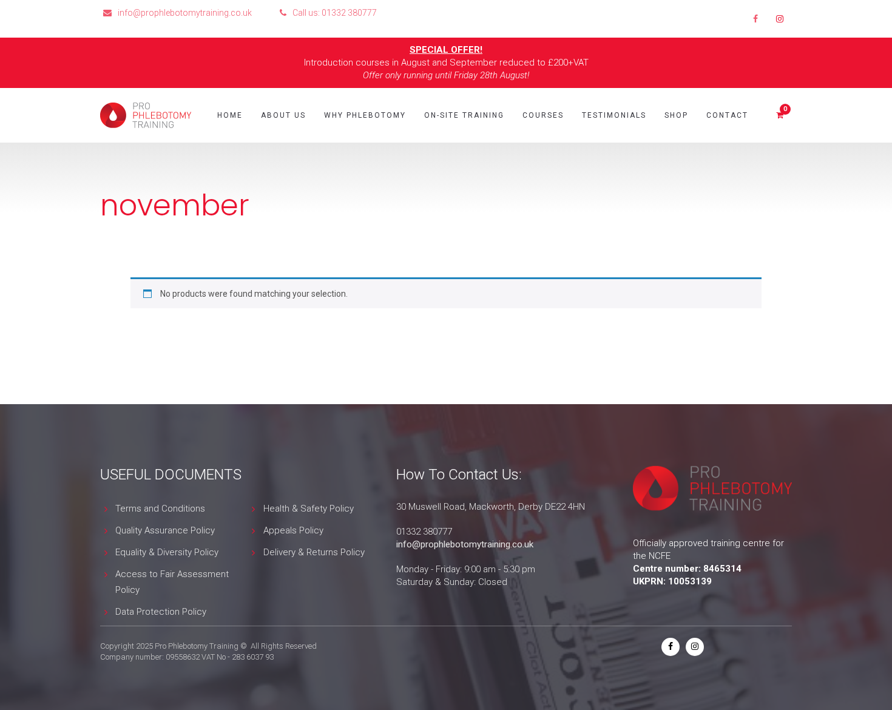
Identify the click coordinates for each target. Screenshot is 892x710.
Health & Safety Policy (308, 508)
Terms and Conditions (160, 508)
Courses (543, 115)
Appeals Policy (293, 530)
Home (230, 115)
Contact (727, 115)
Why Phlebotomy (365, 115)
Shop (676, 115)
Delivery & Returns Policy (314, 552)
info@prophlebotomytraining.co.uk (464, 544)
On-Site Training (464, 115)
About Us (283, 115)
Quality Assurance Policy (165, 530)
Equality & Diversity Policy (166, 552)
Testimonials (614, 115)
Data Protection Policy (160, 611)
